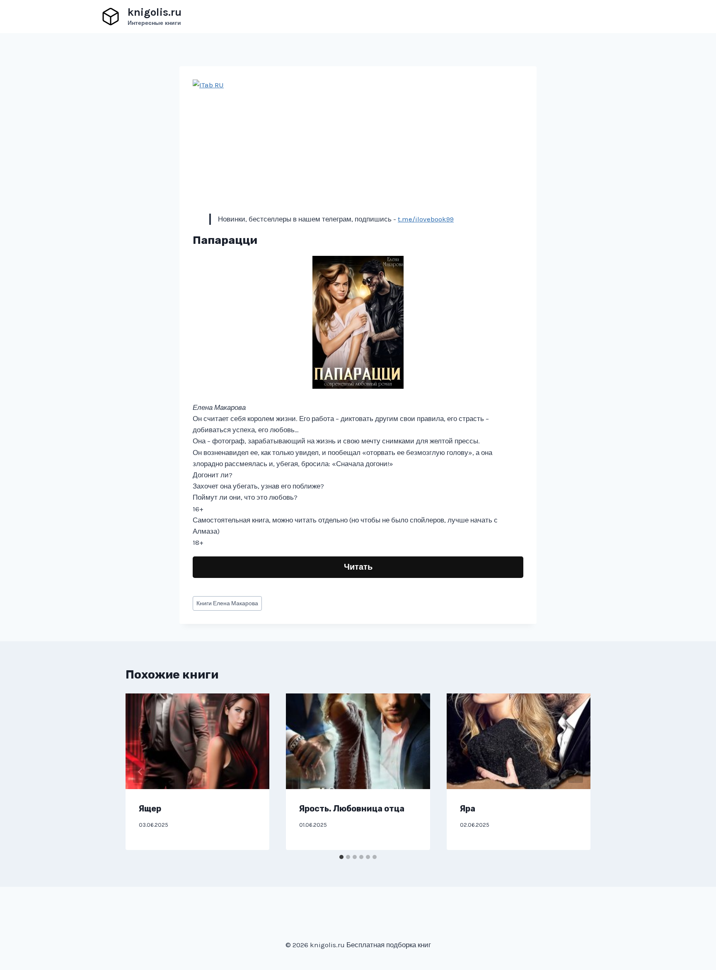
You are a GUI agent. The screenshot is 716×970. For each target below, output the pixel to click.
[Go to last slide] (140, 772)
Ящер (150, 809)
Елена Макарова (227, 603)
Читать (358, 567)
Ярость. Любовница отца (351, 809)
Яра (467, 809)
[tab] (341, 857)
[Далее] (575, 772)
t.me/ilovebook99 (426, 219)
